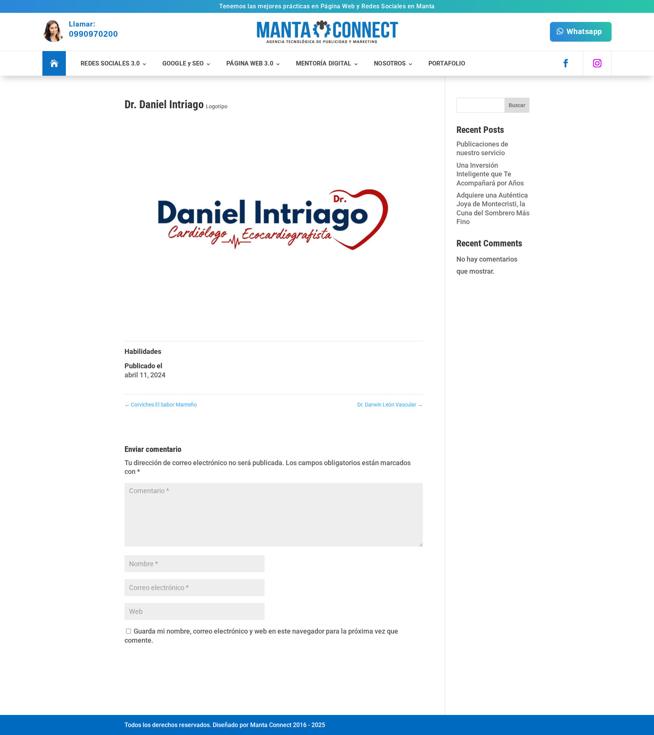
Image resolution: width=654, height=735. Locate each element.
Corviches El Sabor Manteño (161, 405)
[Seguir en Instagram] (597, 63)
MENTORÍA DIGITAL (324, 63)
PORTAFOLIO (446, 63)
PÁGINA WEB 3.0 (249, 63)
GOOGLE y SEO (183, 63)
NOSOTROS (390, 63)
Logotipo (216, 106)
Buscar (517, 105)
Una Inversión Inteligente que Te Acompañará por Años (490, 174)
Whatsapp (584, 31)
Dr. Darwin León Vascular (390, 405)
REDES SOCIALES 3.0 (110, 63)
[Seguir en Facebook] (565, 63)
